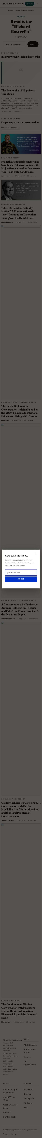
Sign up (21, 579)
